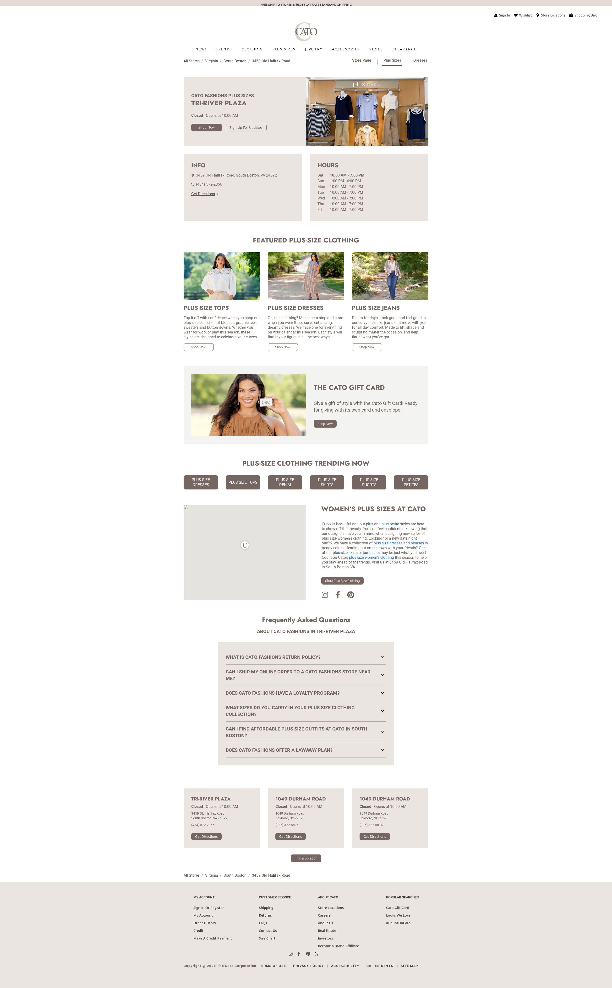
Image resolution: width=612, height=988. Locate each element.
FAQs (263, 923)
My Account (203, 915)
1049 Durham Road (300, 799)
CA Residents (379, 966)
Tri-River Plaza (211, 799)
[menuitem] (201, 49)
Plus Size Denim (285, 482)
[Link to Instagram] (324, 595)
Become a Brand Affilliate (338, 946)
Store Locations (331, 907)
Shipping (266, 907)
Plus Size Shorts (369, 482)
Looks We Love (398, 915)
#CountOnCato (398, 923)
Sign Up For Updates (246, 127)
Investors (325, 938)
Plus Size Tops (243, 482)
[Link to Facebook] (337, 595)
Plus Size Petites (411, 482)
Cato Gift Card (397, 907)
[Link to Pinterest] (350, 595)
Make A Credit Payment (212, 938)
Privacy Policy (308, 966)
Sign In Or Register (208, 907)
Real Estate (327, 930)
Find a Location (306, 858)
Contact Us (268, 930)
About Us (325, 923)
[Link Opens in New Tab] (293, 954)
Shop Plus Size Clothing (342, 581)
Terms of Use (272, 966)
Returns (265, 915)
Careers (324, 915)
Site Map (409, 966)
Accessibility (345, 966)
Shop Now (206, 127)
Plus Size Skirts (327, 482)
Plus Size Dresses (201, 482)
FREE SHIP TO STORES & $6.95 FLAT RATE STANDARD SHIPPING (306, 4)
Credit (198, 930)
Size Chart (267, 938)
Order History (204, 923)
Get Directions (203, 194)
